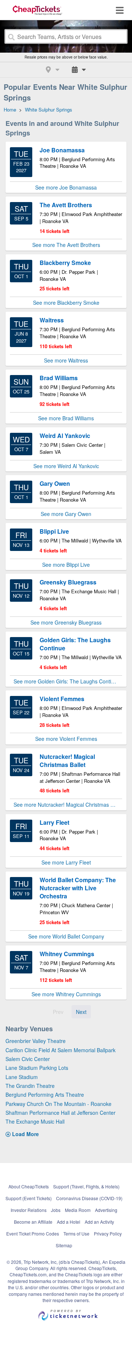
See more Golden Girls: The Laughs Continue (67, 681)
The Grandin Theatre (30, 1085)
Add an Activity (99, 1222)
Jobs (55, 1210)
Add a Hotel (68, 1222)
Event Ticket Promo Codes (32, 1233)
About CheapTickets (28, 1186)
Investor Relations (29, 1210)
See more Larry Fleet (66, 862)
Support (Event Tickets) (29, 1198)
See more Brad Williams (66, 418)
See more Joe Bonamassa (66, 187)
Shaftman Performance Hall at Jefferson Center (60, 1112)
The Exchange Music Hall (35, 1121)
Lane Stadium (22, 1077)
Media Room (78, 1210)
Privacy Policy (108, 1233)
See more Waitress (66, 360)
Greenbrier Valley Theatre (36, 1040)
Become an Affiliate (33, 1222)
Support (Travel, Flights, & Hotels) (86, 1186)
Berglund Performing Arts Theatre (45, 1094)
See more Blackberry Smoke (66, 302)
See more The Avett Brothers (66, 244)
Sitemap (64, 1245)
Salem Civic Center (28, 1059)
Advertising (106, 1210)
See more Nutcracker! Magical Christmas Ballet (68, 804)
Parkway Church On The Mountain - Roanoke (58, 1103)
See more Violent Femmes (66, 738)
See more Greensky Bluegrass (66, 622)
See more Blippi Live (66, 564)
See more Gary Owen (66, 513)
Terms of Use (76, 1233)
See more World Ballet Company (66, 936)
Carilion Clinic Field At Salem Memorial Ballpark (60, 1050)
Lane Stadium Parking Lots (37, 1067)
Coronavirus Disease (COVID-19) (89, 1198)
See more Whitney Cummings (66, 994)
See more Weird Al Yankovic (66, 466)
